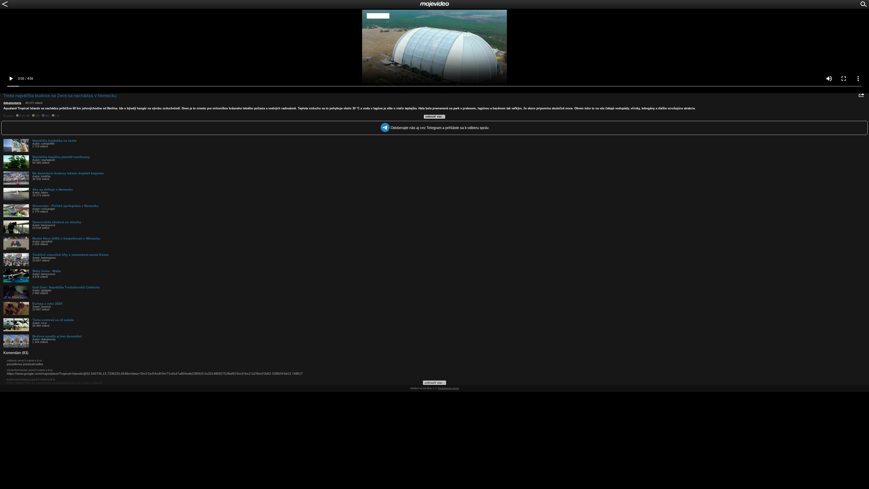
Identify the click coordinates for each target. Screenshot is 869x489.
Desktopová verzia (448, 388)
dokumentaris (12, 103)
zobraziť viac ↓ (434, 116)
